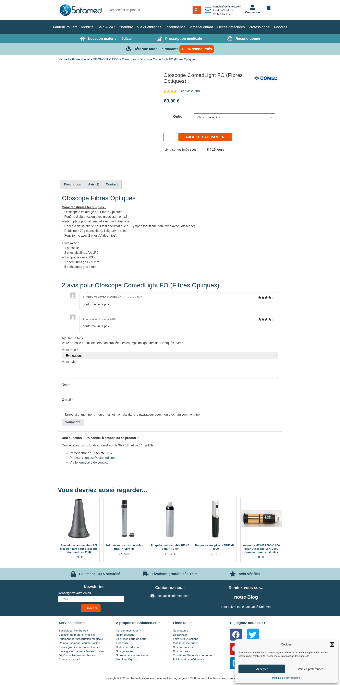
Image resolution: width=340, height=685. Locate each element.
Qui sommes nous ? (128, 630)
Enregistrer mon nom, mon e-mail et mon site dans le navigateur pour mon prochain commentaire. (132, 414)
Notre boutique (125, 634)
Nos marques (181, 651)
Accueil (64, 59)
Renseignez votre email (74, 593)
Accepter (262, 669)
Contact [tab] (112, 184)
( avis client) (190, 91)
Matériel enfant (201, 27)
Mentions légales (126, 659)
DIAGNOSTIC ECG (106, 59)
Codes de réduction (128, 647)
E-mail (67, 399)
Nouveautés (180, 630)
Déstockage (180, 634)
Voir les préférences (310, 669)
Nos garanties (124, 651)
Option (179, 116)
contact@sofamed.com (227, 6)
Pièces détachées (231, 27)
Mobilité (87, 27)
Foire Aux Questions (185, 638)
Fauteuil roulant (65, 27)
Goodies (280, 27)
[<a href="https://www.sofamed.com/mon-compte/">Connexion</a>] (252, 7)
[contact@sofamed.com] (208, 10)
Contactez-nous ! (69, 659)
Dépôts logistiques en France (77, 655)
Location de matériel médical (77, 634)
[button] (332, 644)
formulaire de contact (93, 462)
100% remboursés (197, 49)
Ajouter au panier (205, 137)
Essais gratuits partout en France (79, 647)
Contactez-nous (170, 587)
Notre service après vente (132, 655)
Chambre (126, 27)
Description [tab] (72, 184)
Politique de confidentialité (286, 678)
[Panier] (268, 7)
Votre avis (70, 361)
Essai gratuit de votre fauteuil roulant (81, 651)
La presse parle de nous (131, 638)
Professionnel (259, 27)
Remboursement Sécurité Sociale (80, 642)
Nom (66, 384)
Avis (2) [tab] (93, 184)
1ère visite (122, 642)
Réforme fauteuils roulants (156, 49)
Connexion (252, 12)
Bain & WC (106, 27)
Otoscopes (129, 59)
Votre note (70, 349)
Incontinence (175, 27)
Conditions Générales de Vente (192, 655)
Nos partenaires (183, 647)
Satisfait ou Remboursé (73, 630)
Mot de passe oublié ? (186, 642)
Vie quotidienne (149, 27)
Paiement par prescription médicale (81, 638)
